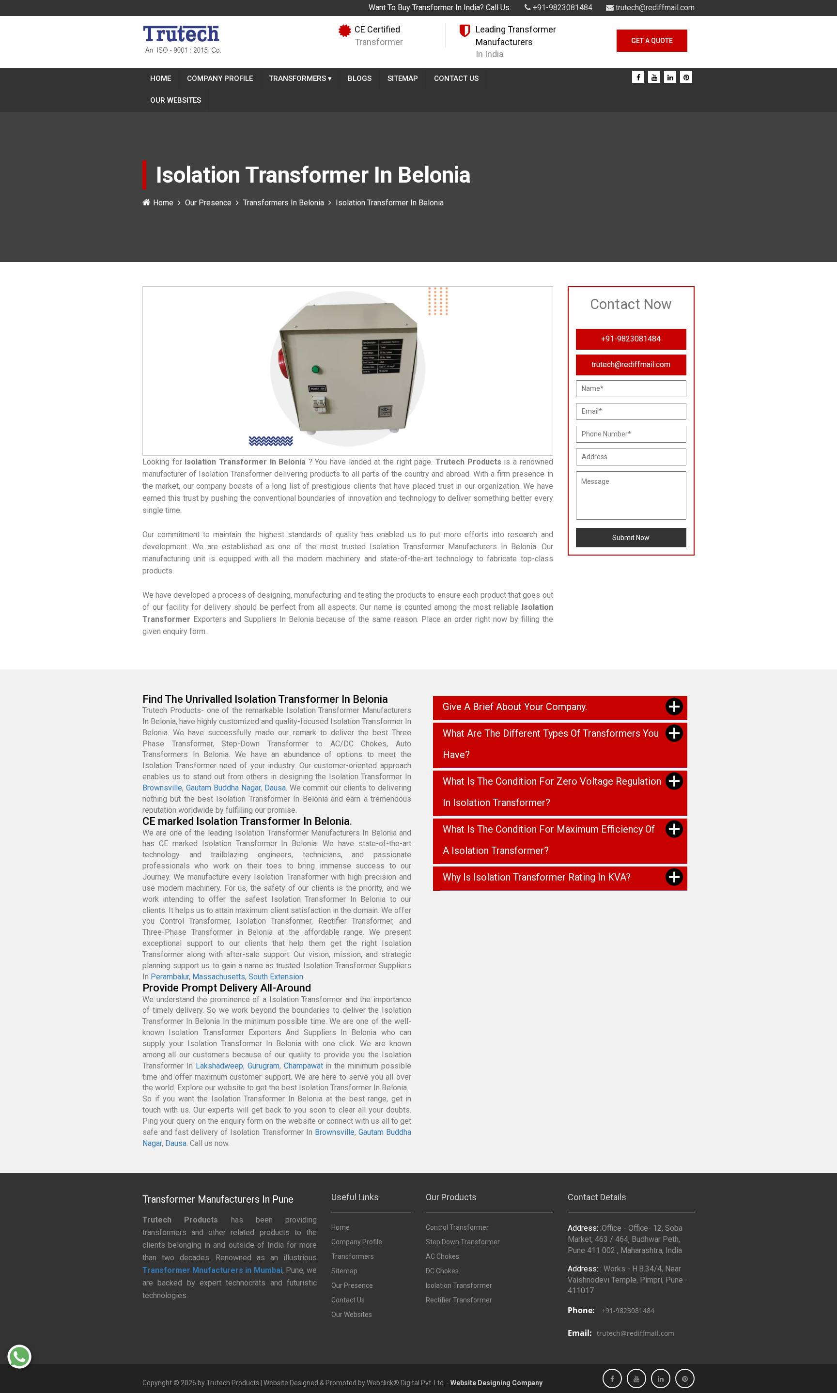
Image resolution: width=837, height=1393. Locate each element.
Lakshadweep (219, 1065)
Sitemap (403, 78)
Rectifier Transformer (459, 1300)
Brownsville (162, 787)
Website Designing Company (496, 1383)
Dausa (275, 787)
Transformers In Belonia (283, 202)
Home (160, 78)
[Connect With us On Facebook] (638, 77)
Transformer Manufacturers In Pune (218, 1199)
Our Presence (208, 202)
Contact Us (456, 78)
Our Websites (175, 100)
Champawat (303, 1065)
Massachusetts (218, 976)
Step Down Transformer (463, 1242)
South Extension (275, 976)
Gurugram (263, 1065)
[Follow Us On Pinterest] (686, 77)
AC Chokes (442, 1256)
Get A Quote (652, 41)
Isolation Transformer (459, 1285)
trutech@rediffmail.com (654, 7)
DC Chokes (442, 1271)
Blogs (360, 78)
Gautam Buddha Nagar (223, 787)
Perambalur (170, 976)
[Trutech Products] (181, 38)
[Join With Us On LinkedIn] (670, 77)
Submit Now (631, 538)
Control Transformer (457, 1227)
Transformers (300, 78)
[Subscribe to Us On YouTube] (654, 77)
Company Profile (220, 78)
